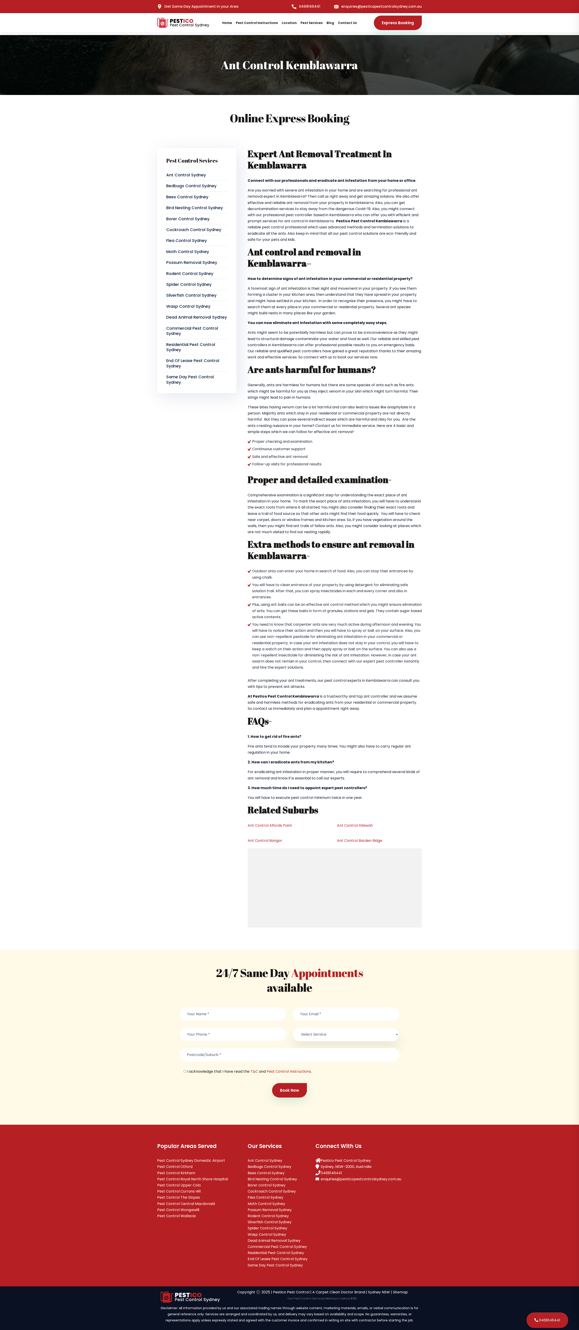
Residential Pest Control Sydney (190, 347)
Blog (330, 23)
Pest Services (312, 23)
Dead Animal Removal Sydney (196, 317)
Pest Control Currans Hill (179, 1191)
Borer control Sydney (187, 219)
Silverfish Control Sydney (191, 295)
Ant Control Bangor (265, 840)
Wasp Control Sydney (188, 306)
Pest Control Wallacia (176, 1216)
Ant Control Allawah (355, 825)
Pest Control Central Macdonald (186, 1203)
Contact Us (347, 23)
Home (227, 23)
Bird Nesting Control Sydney (194, 208)
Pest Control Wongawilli (178, 1209)
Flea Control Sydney (186, 240)
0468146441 (309, 6)
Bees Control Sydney (187, 197)
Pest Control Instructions (257, 23)
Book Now (289, 1090)
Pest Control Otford (174, 1166)
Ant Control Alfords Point (270, 825)
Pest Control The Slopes (178, 1197)
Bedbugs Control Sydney (191, 186)
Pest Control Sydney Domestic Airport (191, 1160)
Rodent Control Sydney (189, 273)
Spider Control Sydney (188, 284)
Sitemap (400, 1292)
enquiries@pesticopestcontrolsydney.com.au (381, 6)
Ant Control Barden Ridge (359, 840)
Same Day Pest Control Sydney (190, 379)
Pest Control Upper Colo (179, 1185)
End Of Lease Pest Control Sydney (192, 363)
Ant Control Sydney (186, 175)
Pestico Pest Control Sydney (346, 1160)
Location (289, 23)
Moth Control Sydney (187, 251)
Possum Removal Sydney (191, 262)
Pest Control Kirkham (176, 1173)
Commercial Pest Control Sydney (192, 330)
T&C (254, 1071)
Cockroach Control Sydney (193, 229)
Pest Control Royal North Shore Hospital (192, 1179)
